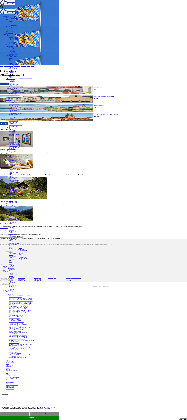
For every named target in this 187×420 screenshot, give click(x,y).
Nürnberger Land (13, 244)
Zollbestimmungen (10, 389)
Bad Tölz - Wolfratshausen (15, 159)
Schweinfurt (11, 230)
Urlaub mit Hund (10, 379)
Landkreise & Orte (7, 155)
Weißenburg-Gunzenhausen (15, 249)
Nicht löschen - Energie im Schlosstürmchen (19, 311)
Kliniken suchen (12, 86)
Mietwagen (8, 383)
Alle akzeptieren (29, 417)
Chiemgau (11, 105)
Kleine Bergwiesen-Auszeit (15, 353)
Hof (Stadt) (11, 262)
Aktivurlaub (8, 35)
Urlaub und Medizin (10, 79)
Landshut (11, 193)
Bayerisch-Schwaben (14, 153)
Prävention (11, 83)
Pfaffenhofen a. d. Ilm (14, 180)
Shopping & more (10, 361)
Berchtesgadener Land (14, 104)
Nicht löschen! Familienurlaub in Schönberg (19, 308)
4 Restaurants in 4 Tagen (14, 356)
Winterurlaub (9, 62)
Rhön (10, 143)
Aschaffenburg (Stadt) (14, 220)
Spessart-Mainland (13, 146)
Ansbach (11, 236)
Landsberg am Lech (13, 172)
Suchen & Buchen (7, 290)
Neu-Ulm (11, 283)
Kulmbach (11, 265)
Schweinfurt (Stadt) (13, 231)
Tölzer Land (11, 115)
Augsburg (11, 273)
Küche (10, 22)
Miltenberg (11, 227)
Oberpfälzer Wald (13, 126)
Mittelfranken (9, 235)
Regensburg (11, 211)
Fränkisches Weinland (14, 134)
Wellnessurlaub (9, 73)
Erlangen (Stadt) (12, 239)
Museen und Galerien (11, 29)
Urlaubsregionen (7, 98)
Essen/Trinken (9, 358)
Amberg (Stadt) (12, 206)
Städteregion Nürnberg (14, 147)
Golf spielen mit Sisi (13, 341)
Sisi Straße (11, 96)
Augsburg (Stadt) (13, 274)
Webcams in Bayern (10, 386)
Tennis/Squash (9, 365)
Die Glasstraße (12, 93)
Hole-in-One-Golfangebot (15, 319)
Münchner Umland (13, 110)
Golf (10, 41)
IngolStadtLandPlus (13, 108)
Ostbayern (8, 119)
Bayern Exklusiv (10, 362)
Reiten (10, 39)
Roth (10, 247)
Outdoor (11, 59)
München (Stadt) (13, 177)
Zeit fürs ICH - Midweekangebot (16, 348)
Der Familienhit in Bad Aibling (16, 345)
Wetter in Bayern (10, 387)
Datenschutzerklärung (45, 408)
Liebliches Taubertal (13, 139)
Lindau (10, 281)
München (11, 176)
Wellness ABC (12, 76)
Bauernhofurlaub (13, 48)
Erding (10, 165)
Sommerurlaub (9, 55)
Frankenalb (11, 135)
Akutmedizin (12, 80)
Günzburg (11, 278)
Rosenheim (11, 181)
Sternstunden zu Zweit (14, 343)
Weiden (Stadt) (12, 217)
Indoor (10, 58)
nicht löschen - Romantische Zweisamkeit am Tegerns (21, 340)
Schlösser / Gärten (13, 25)
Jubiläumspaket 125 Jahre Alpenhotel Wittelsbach (20, 354)
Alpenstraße (11, 89)
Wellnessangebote (13, 75)
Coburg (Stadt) (12, 259)
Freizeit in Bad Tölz (13, 314)
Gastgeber (11, 47)
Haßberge (11, 138)
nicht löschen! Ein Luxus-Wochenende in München (21, 301)
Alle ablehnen (15, 413)
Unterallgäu (11, 289)
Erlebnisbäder (12, 51)
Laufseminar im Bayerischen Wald (17, 339)
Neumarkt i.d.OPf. (13, 209)
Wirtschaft (8, 26)
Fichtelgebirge (12, 130)
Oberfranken (9, 251)
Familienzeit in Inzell (13, 349)
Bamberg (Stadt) (12, 253)
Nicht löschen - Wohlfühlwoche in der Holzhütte (20, 310)
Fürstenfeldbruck (13, 168)
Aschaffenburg (12, 219)
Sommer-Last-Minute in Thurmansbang (18, 335)
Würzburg (11, 232)
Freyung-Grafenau (13, 190)
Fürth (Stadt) (12, 241)
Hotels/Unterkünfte (13, 101)
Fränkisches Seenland (14, 132)
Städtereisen (8, 69)
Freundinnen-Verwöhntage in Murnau (17, 357)
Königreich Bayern (13, 18)
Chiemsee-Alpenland (13, 106)
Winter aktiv (11, 64)
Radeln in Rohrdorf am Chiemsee (16, 322)
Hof (10, 261)
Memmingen (12, 282)
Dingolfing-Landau (13, 189)
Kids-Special (12, 52)
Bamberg (11, 252)
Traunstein (11, 184)
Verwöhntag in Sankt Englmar (16, 323)
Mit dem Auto (12, 375)
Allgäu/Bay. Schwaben (11, 270)
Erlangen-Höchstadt (13, 238)
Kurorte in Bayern (13, 85)
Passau (10, 196)
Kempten (11, 280)
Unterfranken (9, 218)
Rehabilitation (12, 81)
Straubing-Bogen (13, 201)
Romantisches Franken (14, 144)
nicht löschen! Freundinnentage (16, 297)
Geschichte (8, 17)
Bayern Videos (9, 33)
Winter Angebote (13, 68)
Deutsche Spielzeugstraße (15, 92)
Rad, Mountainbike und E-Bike (16, 38)
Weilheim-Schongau (13, 185)
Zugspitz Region (12, 117)
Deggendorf (11, 188)
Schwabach (11, 248)
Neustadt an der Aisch (14, 243)
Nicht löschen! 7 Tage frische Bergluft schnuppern (20, 298)
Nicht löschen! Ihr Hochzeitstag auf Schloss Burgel (20, 302)
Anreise (7, 374)
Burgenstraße (12, 90)
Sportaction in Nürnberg (14, 333)
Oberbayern (8, 100)
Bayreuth (11, 255)
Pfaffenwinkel (12, 111)
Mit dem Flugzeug (13, 378)
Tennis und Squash (13, 42)
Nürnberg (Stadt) (13, 245)
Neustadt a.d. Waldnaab (14, 210)
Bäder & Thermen (13, 56)
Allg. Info (8, 373)
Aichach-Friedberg (13, 272)
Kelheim (11, 192)
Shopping (8, 30)
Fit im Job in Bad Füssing (15, 326)
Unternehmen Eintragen (11, 370)
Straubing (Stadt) (13, 202)
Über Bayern (6, 16)
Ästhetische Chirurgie (14, 84)
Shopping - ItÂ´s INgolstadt (15, 316)
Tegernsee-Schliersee (13, 114)
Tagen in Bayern (10, 97)
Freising (10, 167)
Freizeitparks (12, 50)
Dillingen (11, 276)
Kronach (11, 264)
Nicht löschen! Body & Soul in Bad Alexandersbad (20, 299)
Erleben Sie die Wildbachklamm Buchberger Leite (20, 337)
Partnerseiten (12, 269)
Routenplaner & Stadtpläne (12, 385)
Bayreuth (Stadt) (12, 256)
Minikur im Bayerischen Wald (16, 329)
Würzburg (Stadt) (13, 234)
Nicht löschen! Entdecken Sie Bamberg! (18, 307)
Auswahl (44, 413)
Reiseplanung (6, 371)
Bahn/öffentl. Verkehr (14, 377)
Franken (8, 127)
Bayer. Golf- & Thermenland (15, 125)
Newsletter (68, 280)
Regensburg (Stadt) (13, 213)
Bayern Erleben (6, 34)
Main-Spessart (12, 226)
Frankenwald (12, 136)
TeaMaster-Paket (13, 352)
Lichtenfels (11, 266)
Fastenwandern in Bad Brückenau (16, 328)
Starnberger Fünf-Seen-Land (15, 113)
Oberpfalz (8, 203)
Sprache (10, 21)
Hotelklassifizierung (10, 382)
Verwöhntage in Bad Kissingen (16, 315)
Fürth (10, 240)
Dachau (10, 161)
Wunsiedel (11, 268)
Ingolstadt (11, 171)
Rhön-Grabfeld (12, 228)
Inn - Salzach (12, 109)
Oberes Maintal (12, 142)
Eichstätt (11, 164)
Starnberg (11, 182)
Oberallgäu (11, 286)
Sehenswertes (9, 23)
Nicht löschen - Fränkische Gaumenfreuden (19, 312)
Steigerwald (11, 148)
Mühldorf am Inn (13, 174)
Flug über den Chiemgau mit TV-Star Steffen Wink (20, 303)
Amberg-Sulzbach (13, 205)
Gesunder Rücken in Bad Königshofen (18, 324)
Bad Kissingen (12, 222)
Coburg (10, 257)
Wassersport (11, 43)
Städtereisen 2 (12, 71)
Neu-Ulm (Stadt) (13, 285)
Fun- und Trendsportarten (15, 65)
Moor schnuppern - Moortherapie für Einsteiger (20, 347)
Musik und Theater (10, 27)
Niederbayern (9, 186)
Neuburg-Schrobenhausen (15, 178)
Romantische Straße (13, 94)
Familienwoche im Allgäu (15, 331)
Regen (10, 198)
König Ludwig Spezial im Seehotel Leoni (18, 306)
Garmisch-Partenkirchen (14, 169)
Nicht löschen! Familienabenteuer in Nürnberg (19, 295)
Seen (10, 60)
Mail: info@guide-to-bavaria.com (73, 278)
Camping (8, 44)
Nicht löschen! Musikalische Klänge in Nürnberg (20, 305)
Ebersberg (11, 163)
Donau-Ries (11, 277)
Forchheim (11, 260)
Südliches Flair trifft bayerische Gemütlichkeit (19, 327)
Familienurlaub (9, 46)
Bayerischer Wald (13, 122)
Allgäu (10, 152)
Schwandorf (11, 214)
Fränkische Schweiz (13, 131)
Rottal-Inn (11, 199)
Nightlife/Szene (9, 360)
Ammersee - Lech (13, 102)
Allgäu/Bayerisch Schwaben (12, 150)
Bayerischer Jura (12, 123)
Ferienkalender (9, 381)
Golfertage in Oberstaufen (15, 320)
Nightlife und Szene (10, 31)
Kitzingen (11, 224)
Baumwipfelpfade (13, 54)
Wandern (11, 37)
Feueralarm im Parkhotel (14, 350)
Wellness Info (12, 77)
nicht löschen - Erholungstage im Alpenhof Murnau (20, 344)
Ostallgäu (11, 287)
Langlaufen (11, 67)
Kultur (7, 20)
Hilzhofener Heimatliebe (14, 318)
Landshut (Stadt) (12, 194)
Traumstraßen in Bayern (11, 88)
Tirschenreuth (12, 215)
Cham (10, 207)
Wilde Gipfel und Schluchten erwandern (18, 336)
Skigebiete (11, 63)
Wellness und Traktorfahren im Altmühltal (18, 332)
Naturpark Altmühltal (14, 140)
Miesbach (11, 173)
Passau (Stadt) (12, 197)
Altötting (11, 157)
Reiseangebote (12, 72)
